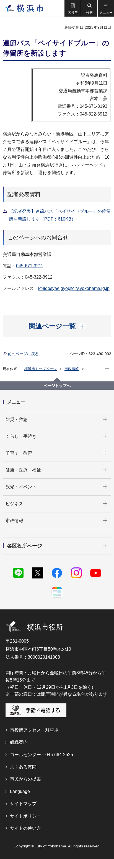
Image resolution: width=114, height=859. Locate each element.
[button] (72, 8)
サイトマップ (23, 803)
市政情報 (71, 369)
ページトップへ (57, 385)
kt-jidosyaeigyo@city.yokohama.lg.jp (74, 288)
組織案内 (19, 742)
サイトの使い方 (25, 828)
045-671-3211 (29, 265)
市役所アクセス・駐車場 (34, 730)
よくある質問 (23, 766)
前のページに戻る (23, 354)
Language (20, 791)
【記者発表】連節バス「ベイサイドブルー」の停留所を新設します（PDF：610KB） (60, 215)
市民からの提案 (25, 779)
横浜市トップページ (40, 369)
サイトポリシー (25, 816)
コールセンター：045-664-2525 (41, 754)
